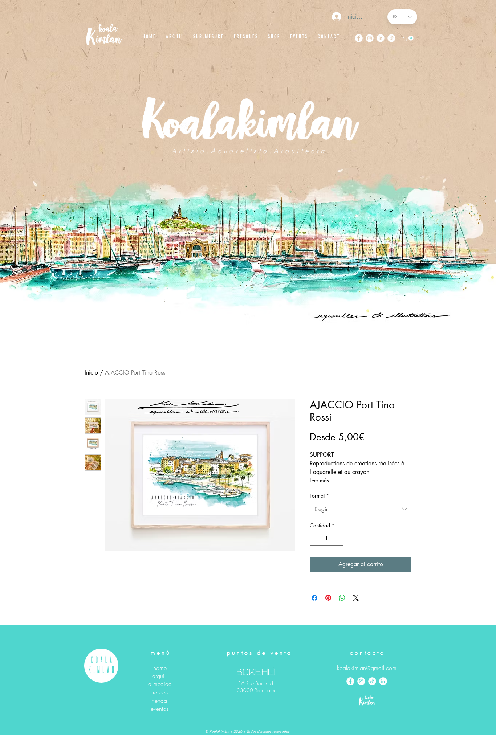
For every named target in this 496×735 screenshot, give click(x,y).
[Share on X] (355, 597)
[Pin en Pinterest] (328, 597)
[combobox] (360, 509)
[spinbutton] (326, 538)
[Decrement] (315, 538)
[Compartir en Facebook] (314, 597)
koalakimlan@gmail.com (367, 668)
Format (319, 495)
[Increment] (337, 538)
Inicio (91, 372)
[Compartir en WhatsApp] (342, 597)
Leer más (319, 480)
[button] (408, 38)
